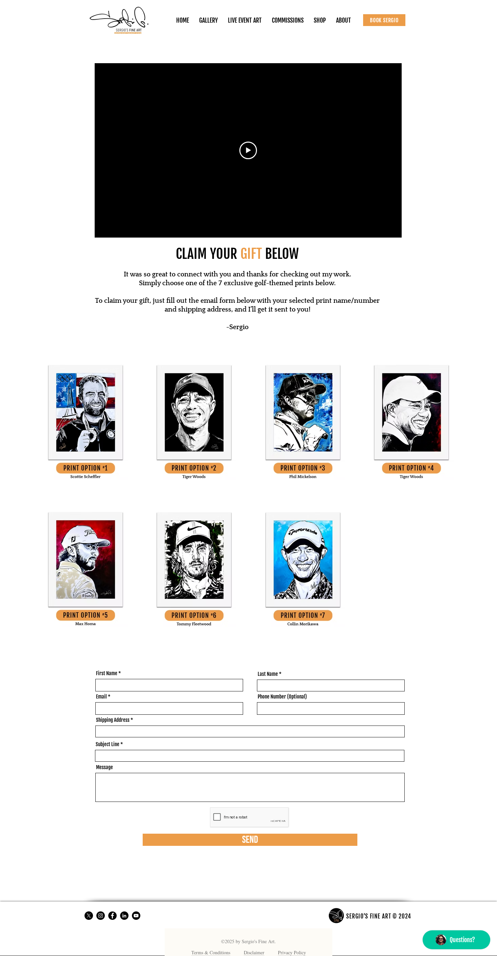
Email (101, 696)
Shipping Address (112, 719)
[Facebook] (112, 915)
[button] (320, 20)
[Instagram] (100, 915)
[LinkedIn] (124, 915)
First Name (106, 673)
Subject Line (107, 744)
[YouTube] (136, 915)
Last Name (268, 674)
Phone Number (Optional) (282, 696)
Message (104, 767)
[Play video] (248, 150)
